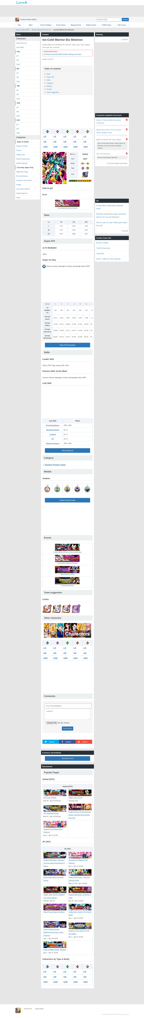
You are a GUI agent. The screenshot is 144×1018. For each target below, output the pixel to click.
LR (44, 136)
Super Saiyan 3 (22, 193)
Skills (48, 80)
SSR (45, 147)
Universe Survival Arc (24, 180)
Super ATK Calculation (67, 345)
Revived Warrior (22, 176)
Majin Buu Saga (22, 172)
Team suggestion (52, 92)
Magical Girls (76, 25)
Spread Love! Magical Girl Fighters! (52, 830)
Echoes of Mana (102, 243)
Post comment (67, 728)
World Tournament (23, 159)
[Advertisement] (72, 11)
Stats (48, 74)
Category (49, 83)
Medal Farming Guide (67, 500)
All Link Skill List (67, 450)
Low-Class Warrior (23, 189)
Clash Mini (100, 254)
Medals (49, 86)
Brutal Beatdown (52, 425)
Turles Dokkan (45, 25)
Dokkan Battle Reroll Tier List (41, 30)
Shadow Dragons (53, 443)
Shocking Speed (52, 430)
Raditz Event (91, 25)
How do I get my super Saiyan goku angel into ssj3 (111, 223)
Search (125, 19)
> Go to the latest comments (117, 163)
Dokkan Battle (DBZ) (28, 19)
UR (44, 142)
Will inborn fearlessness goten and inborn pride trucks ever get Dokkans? (111, 215)
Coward (53, 434)
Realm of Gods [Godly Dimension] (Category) (108, 121)
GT (53, 439)
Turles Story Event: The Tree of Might (80, 913)
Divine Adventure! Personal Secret (53, 878)
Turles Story (61, 25)
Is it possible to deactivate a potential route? (109, 207)
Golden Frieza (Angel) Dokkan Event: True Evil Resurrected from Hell (80, 815)
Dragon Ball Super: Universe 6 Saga (80, 896)
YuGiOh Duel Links (103, 248)
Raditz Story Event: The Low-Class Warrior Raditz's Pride (108, 131)
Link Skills (20, 47)
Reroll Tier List (21, 43)
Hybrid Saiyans (22, 163)
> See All (124, 39)
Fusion (18, 150)
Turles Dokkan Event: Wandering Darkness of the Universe (53, 932)
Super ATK (50, 77)
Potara (18, 185)
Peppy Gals (20, 155)
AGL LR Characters (103, 154)
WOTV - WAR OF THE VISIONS (108, 259)
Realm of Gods (21, 146)
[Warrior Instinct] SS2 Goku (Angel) (108, 139)
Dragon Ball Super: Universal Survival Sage (79, 878)
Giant (18, 197)
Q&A (31, 25)
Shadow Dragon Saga (55, 465)
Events (49, 89)
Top (19, 25)
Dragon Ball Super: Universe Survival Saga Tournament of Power (54, 863)
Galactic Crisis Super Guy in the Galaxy (79, 932)
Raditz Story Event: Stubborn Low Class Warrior (54, 896)
